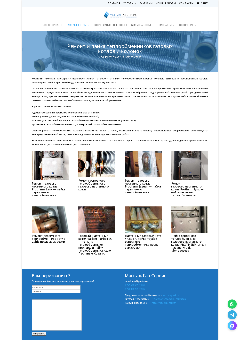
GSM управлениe (141, 25)
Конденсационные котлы (110, 25)
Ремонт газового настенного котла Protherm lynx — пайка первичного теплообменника (187, 189)
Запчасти (166, 25)
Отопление (186, 25)
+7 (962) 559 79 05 (135, 285)
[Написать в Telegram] (232, 314)
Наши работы (166, 3)
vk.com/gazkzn (171, 295)
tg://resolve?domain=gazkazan (169, 298)
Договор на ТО (52, 25)
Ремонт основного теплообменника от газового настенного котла (93, 184)
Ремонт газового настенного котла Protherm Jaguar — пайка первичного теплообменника (143, 186)
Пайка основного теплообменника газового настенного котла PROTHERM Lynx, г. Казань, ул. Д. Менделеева (189, 243)
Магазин (146, 3)
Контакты (186, 3)
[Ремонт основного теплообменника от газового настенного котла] (96, 164)
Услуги (128, 3)
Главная (114, 3)
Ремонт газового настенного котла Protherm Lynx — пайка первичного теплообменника (48, 189)
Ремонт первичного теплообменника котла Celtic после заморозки (48, 239)
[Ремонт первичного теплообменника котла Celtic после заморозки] (50, 219)
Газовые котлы (76, 25)
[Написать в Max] (232, 325)
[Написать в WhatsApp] (232, 304)
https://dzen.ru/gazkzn (164, 302)
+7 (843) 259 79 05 (135, 288)
